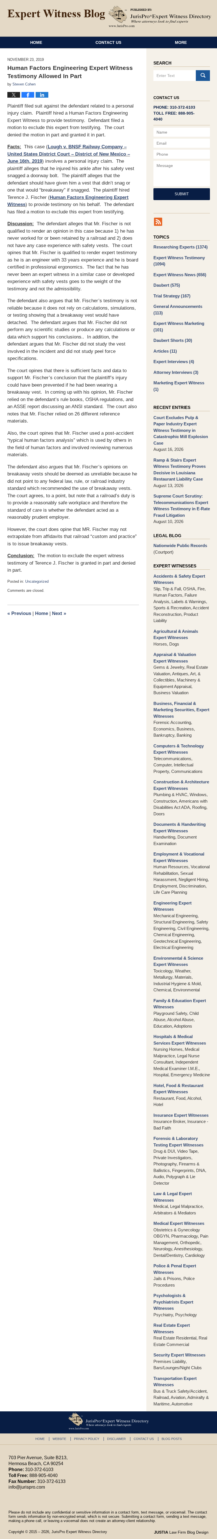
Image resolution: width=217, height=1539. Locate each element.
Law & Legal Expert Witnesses (172, 1197)
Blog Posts (172, 1439)
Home (36, 42)
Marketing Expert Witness (178, 386)
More (181, 42)
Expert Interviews (173, 361)
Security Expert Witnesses (179, 1354)
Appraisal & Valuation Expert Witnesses (174, 657)
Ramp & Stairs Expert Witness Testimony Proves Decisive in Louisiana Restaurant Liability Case (179, 470)
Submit (182, 194)
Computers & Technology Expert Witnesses (178, 749)
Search (203, 75)
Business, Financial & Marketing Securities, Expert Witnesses (181, 710)
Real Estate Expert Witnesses (171, 1328)
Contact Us (108, 42)
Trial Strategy (171, 295)
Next (59, 613)
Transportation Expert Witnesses (175, 1381)
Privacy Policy (86, 1439)
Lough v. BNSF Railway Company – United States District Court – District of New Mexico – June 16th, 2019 (68, 154)
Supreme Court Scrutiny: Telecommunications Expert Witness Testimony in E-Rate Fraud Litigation (181, 506)
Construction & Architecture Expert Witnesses (181, 785)
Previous (19, 613)
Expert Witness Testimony (179, 261)
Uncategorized (37, 581)
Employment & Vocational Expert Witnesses (178, 857)
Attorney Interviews (175, 372)
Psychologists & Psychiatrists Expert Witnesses (173, 1302)
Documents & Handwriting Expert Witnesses (179, 827)
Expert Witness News (179, 274)
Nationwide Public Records (180, 545)
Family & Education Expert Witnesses (179, 1003)
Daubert (166, 285)
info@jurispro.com (26, 1487)
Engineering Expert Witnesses (172, 906)
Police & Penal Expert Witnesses (174, 1269)
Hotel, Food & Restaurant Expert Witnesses (178, 1088)
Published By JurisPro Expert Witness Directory (159, 16)
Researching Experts (180, 247)
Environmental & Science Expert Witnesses (178, 961)
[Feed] (158, 222)
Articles (165, 351)
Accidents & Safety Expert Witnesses (179, 579)
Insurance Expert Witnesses (181, 1115)
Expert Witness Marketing (178, 326)
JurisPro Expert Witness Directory (79, 1532)
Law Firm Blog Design (181, 1532)
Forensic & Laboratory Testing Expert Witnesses (178, 1141)
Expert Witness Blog (56, 15)
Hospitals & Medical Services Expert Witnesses (179, 1039)
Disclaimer (116, 1439)
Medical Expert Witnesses (178, 1223)
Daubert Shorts (172, 340)
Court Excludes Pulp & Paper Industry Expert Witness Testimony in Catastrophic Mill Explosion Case (180, 430)
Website (59, 1439)
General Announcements (177, 309)
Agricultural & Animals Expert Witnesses (175, 634)
